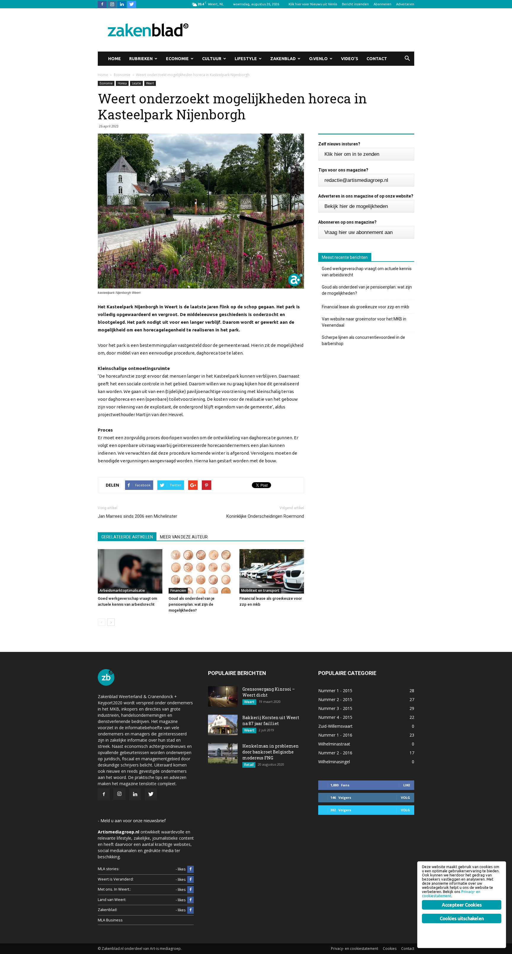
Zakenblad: (107, 909)
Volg (405, 797)
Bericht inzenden (355, 4)
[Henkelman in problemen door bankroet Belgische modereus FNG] (223, 753)
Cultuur (211, 58)
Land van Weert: (112, 899)
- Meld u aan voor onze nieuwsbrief (132, 820)
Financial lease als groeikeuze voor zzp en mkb (365, 306)
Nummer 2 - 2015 (335, 699)
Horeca (122, 83)
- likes (181, 869)
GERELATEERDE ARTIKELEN (127, 537)
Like (406, 785)
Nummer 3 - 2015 (335, 708)
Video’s (349, 58)
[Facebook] (102, 4)
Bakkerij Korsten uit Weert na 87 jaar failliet (270, 720)
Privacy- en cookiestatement (354, 948)
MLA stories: (108, 868)
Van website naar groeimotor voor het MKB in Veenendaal (364, 322)
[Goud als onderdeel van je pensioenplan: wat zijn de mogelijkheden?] (201, 571)
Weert (150, 83)
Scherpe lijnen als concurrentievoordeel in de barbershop (363, 340)
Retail (249, 764)
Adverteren (405, 4)
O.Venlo (318, 58)
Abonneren (382, 4)
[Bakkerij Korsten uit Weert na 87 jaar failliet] (223, 725)
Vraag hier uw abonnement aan (358, 232)
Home (114, 58)
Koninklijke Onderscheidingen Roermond (265, 516)
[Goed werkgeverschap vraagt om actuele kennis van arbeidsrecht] (130, 571)
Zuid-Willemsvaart (335, 726)
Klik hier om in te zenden (351, 154)
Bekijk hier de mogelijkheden (356, 206)
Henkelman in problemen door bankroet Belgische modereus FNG (270, 752)
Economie (177, 58)
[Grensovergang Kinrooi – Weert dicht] (223, 696)
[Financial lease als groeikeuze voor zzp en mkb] (271, 571)
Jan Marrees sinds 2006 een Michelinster (137, 516)
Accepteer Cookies (461, 904)
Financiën (178, 590)
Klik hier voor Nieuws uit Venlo (313, 4)
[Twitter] (131, 4)
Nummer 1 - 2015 (335, 690)
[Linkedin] (121, 4)
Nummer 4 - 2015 (335, 717)
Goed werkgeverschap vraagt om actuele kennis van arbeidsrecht (367, 271)
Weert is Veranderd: (116, 879)
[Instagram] (112, 4)
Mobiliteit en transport (260, 590)
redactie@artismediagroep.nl (356, 180)
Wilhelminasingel (334, 761)
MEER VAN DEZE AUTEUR (184, 537)
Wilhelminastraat (334, 744)
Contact (377, 58)
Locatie (136, 83)
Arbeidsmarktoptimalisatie (122, 590)
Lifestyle (246, 58)
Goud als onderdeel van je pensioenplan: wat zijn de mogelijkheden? (192, 604)
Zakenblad (283, 58)
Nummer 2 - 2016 (335, 753)
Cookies (389, 948)
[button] (407, 59)
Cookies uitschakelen (462, 918)
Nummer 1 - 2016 (335, 735)
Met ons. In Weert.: (114, 889)
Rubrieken (141, 58)
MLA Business (110, 920)
